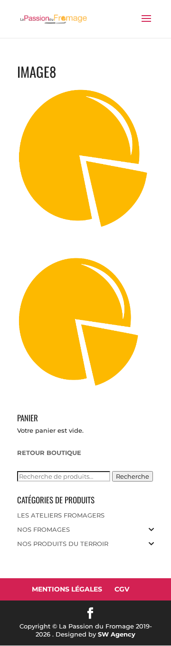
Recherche (132, 476)
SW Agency (116, 634)
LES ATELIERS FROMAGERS (60, 515)
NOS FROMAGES (43, 529)
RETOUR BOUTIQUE (49, 452)
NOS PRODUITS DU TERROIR (62, 543)
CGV (121, 589)
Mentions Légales (67, 589)
